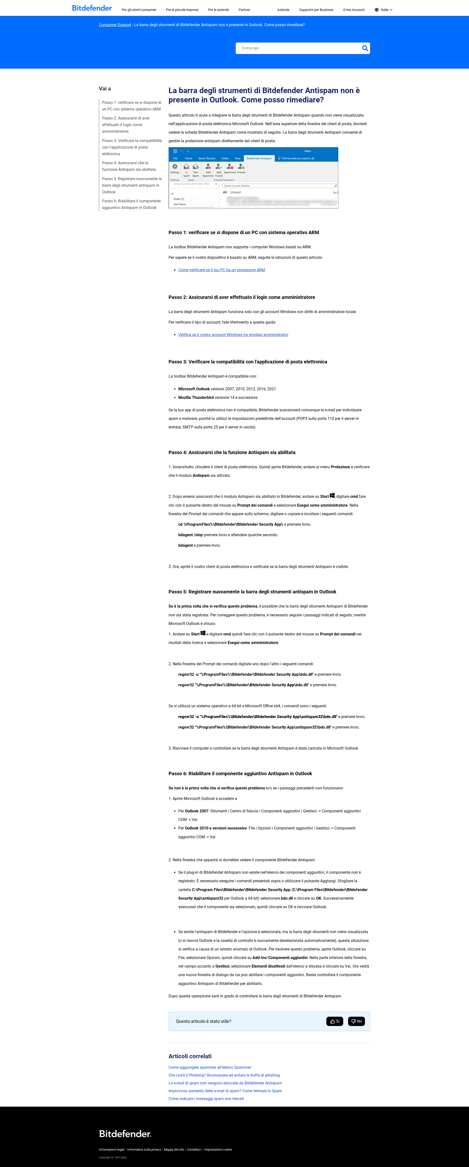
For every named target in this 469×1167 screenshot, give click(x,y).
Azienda (283, 10)
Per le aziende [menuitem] (218, 10)
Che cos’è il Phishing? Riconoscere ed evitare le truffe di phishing (224, 1075)
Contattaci (194, 1149)
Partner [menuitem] (244, 10)
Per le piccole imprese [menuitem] (182, 10)
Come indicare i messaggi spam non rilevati (206, 1098)
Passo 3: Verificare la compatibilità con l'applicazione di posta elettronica (132, 147)
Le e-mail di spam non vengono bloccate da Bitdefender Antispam (225, 1083)
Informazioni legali (111, 1149)
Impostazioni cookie (218, 1149)
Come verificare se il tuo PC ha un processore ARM (221, 270)
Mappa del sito (174, 1149)
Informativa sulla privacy (144, 1149)
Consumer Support (115, 24)
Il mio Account (354, 10)
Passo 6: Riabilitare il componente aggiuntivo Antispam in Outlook (131, 204)
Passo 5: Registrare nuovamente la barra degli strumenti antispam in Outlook (132, 185)
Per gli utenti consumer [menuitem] (139, 10)
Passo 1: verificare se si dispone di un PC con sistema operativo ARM (131, 105)
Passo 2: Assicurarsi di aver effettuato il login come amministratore (125, 125)
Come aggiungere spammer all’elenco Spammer (210, 1067)
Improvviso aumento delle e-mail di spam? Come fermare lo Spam (225, 1091)
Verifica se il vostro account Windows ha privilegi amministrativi (233, 334)
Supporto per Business (316, 10)
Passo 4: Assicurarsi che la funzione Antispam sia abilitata (129, 166)
